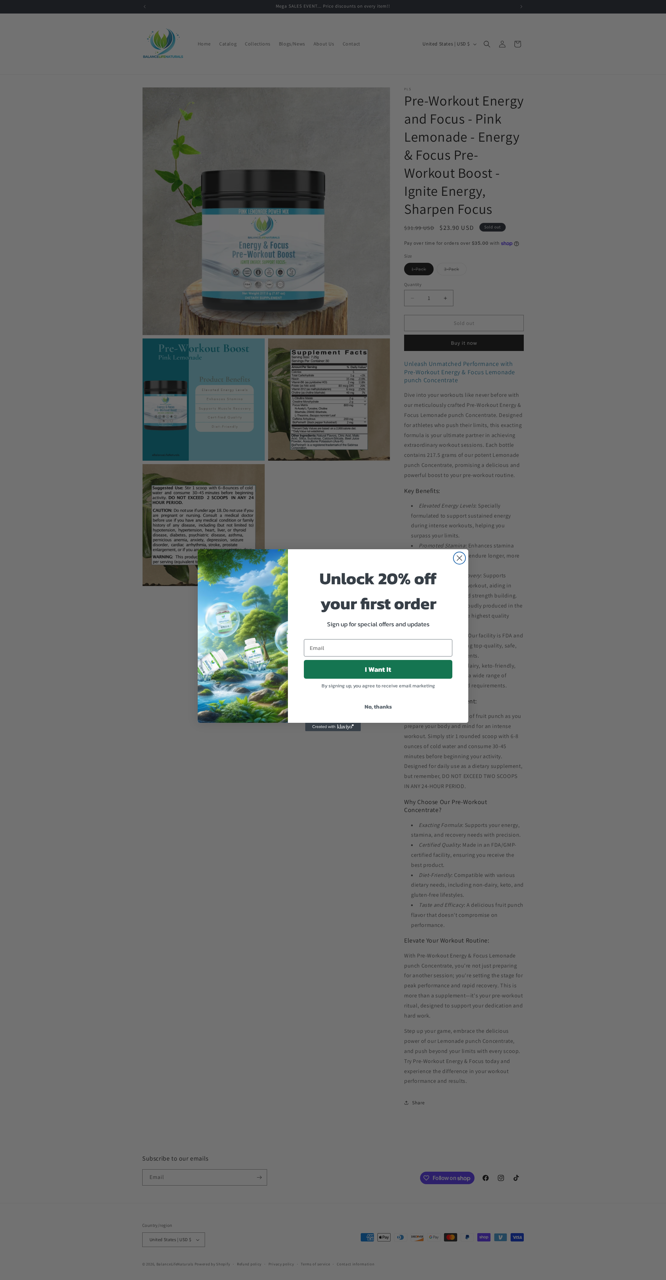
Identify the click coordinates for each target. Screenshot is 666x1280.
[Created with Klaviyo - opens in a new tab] (333, 727)
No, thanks (378, 706)
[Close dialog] (459, 558)
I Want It (378, 669)
